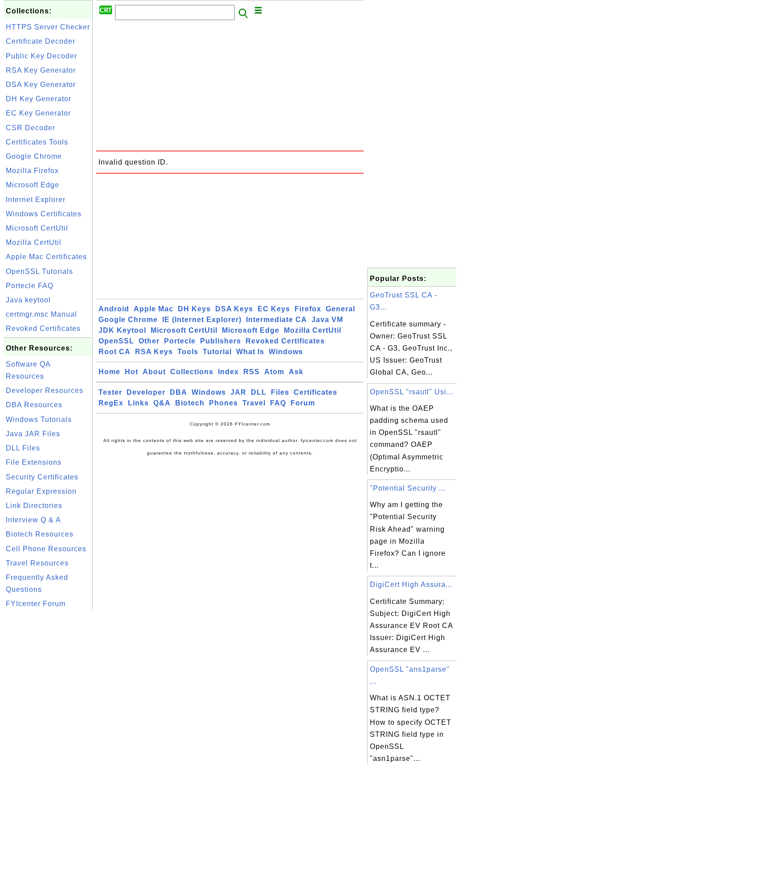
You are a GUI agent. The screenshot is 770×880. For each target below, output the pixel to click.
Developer (146, 392)
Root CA (114, 351)
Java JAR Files (33, 434)
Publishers (220, 341)
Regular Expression (41, 491)
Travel (254, 403)
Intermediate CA (276, 319)
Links (138, 403)
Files (280, 392)
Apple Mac (153, 309)
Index (228, 372)
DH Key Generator (38, 99)
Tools (187, 351)
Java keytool (28, 300)
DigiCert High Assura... (411, 584)
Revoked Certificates (43, 328)
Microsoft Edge (32, 185)
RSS (251, 372)
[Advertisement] (48, 746)
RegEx (110, 403)
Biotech (190, 403)
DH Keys (194, 309)
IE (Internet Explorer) (202, 319)
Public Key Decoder (41, 56)
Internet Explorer (36, 199)
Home (109, 372)
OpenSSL (116, 341)
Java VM (327, 319)
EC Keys (274, 309)
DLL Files (23, 448)
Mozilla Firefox (32, 170)
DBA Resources (34, 405)
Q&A (162, 403)
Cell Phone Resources (46, 549)
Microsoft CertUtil (37, 228)
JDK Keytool (122, 330)
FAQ (278, 403)
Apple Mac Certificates (46, 256)
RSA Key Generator (41, 70)
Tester (110, 392)
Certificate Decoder (40, 41)
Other (149, 341)
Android (113, 309)
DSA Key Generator (41, 84)
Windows (286, 351)
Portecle (180, 341)
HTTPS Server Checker (48, 27)
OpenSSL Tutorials (39, 271)
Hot (131, 372)
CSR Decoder (30, 128)
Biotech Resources (40, 534)
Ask (296, 372)
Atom (274, 372)
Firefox (308, 309)
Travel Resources (37, 563)
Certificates (315, 392)
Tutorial (217, 351)
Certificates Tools (37, 142)
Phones (223, 403)
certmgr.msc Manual (41, 314)
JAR (238, 392)
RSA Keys (154, 351)
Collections (191, 372)
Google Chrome (34, 156)
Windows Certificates (44, 214)
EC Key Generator (38, 113)
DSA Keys (234, 309)
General (340, 309)
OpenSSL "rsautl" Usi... (411, 392)
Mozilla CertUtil (33, 242)
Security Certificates (42, 477)
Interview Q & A (33, 520)
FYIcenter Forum (36, 603)
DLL (258, 392)
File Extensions (33, 462)
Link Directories (34, 505)
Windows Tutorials (39, 419)
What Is (250, 351)
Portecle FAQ (29, 285)
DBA (178, 392)
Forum (303, 403)
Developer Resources (44, 390)
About (154, 372)
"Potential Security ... (408, 488)
